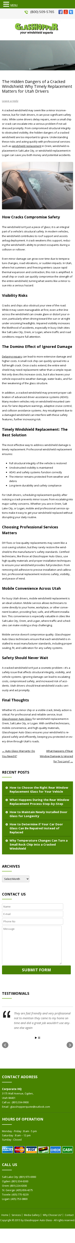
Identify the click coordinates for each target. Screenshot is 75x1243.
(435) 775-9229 (20, 1194)
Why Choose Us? (52, 1215)
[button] (6, 4)
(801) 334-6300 (19, 1181)
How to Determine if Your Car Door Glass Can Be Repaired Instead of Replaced (36, 828)
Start (36, 1038)
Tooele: (7, 1194)
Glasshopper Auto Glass (17, 719)
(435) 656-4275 (24, 1190)
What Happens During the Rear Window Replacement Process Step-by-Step (39, 802)
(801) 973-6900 (27, 1177)
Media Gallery (32, 1215)
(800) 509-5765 (42, 11)
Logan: (6, 1199)
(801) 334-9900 (20, 1102)
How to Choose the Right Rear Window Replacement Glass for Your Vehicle (39, 789)
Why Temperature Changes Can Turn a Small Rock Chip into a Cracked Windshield (39, 844)
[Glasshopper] (38, 35)
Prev (5, 1045)
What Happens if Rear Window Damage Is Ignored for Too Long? (56, 756)
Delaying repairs (12, 356)
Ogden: (6, 1181)
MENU (14, 5)
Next (70, 1045)
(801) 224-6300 (18, 1185)
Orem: (6, 1185)
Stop (39, 1038)
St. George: (9, 1190)
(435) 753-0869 (19, 1199)
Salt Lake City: (10, 1177)
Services (16, 1215)
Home (4, 1215)
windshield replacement (26, 146)
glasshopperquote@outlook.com (30, 1106)
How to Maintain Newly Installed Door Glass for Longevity (38, 814)
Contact (69, 1215)
